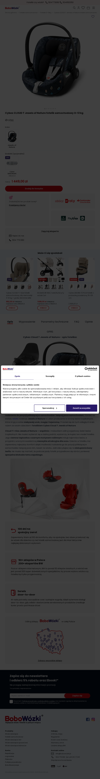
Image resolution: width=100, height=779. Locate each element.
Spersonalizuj (48, 408)
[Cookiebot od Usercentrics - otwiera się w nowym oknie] (86, 369)
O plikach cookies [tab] (82, 376)
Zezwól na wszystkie (81, 408)
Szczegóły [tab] (50, 376)
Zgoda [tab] (17, 376)
